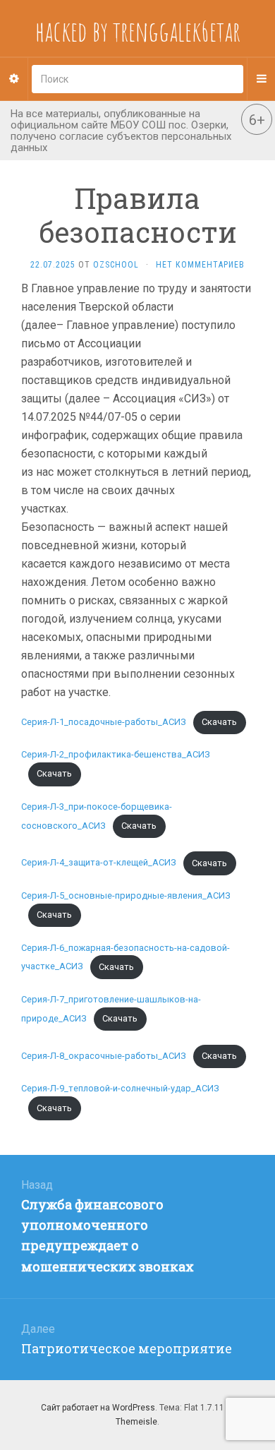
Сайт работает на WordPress (98, 1408)
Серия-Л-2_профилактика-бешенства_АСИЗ (115, 754)
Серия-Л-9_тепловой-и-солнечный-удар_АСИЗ (120, 1088)
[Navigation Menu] (261, 79)
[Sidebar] (14, 79)
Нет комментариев (200, 265)
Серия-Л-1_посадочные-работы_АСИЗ (103, 722)
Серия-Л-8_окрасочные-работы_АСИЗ (103, 1055)
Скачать (219, 722)
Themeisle (136, 1422)
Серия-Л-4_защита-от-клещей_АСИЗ (98, 863)
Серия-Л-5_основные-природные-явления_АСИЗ (126, 895)
